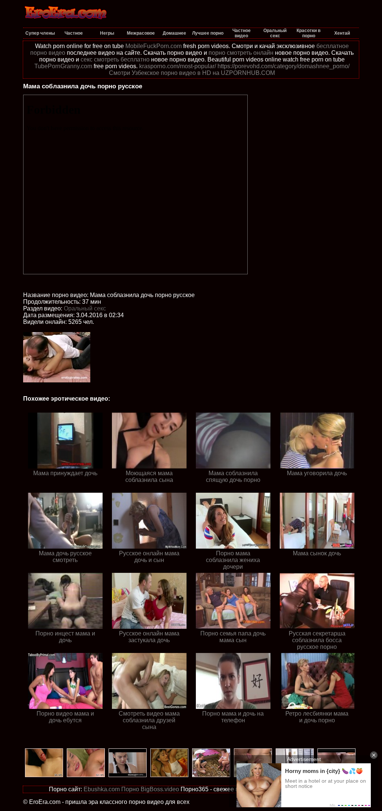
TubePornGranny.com (63, 66)
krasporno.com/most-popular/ (177, 66)
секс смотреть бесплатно (115, 59)
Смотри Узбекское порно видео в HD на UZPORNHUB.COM (192, 73)
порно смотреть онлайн (241, 53)
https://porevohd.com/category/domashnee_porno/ (283, 66)
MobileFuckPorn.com (153, 46)
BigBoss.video (160, 789)
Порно (130, 789)
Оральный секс (85, 308)
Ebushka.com (102, 789)
